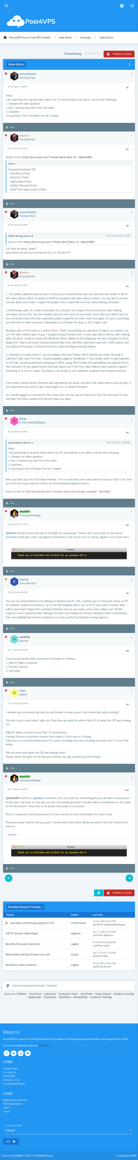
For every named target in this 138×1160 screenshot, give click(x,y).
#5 (127, 432)
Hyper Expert (103, 994)
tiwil (106, 956)
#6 (127, 525)
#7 (127, 593)
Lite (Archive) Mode (14, 1084)
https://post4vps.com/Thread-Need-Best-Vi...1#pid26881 (57, 157)
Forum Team (10, 1068)
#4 (127, 286)
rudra (106, 945)
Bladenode (34, 997)
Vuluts (75, 954)
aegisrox (76, 933)
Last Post (98, 924)
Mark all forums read (15, 1100)
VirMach (21, 994)
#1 (127, 87)
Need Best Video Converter (21, 965)
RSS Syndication (12, 1104)
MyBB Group (46, 1156)
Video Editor (106, 37)
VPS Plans (44, 1045)
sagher (75, 944)
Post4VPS (9, 1076)
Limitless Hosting (101, 997)
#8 (127, 650)
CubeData (50, 994)
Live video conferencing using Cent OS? (32, 923)
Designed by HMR (127, 1155)
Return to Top (11, 1080)
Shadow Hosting (124, 994)
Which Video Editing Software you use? (28, 954)
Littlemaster (78, 923)
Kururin (107, 966)
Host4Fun (35, 994)
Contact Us (9, 1072)
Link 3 (6, 1107)
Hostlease (50, 997)
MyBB (18, 1156)
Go (11, 1141)
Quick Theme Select (13, 1125)
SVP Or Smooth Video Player (22, 933)
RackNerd (64, 997)
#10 (127, 790)
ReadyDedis (80, 997)
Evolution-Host (68, 994)
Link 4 (6, 1111)
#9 (127, 704)
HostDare (86, 994)
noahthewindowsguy (114, 924)
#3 (127, 225)
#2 (127, 149)
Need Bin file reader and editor (23, 944)
